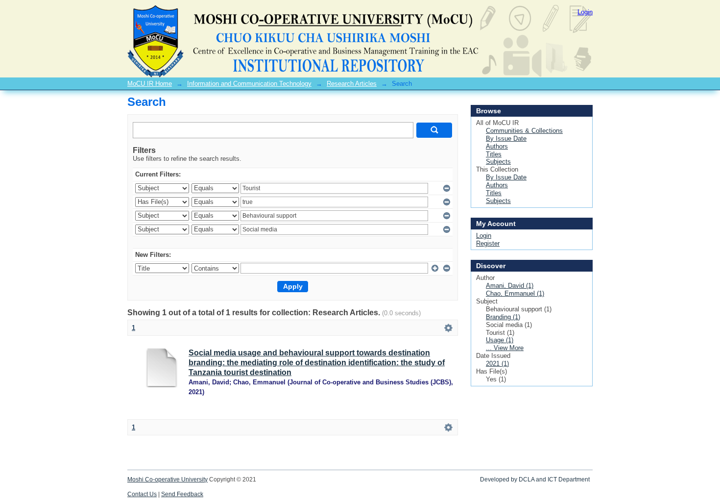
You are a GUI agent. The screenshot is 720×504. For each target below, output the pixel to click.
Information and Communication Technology (249, 83)
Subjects (498, 161)
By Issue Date (506, 138)
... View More (505, 348)
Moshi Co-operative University (167, 479)
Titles (494, 154)
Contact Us (142, 494)
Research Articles (352, 83)
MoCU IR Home (149, 83)
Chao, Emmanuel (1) (515, 293)
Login (585, 12)
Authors (497, 146)
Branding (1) (503, 317)
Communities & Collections (524, 130)
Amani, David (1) (509, 285)
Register (488, 243)
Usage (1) (499, 340)
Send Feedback (182, 494)
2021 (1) (497, 363)
